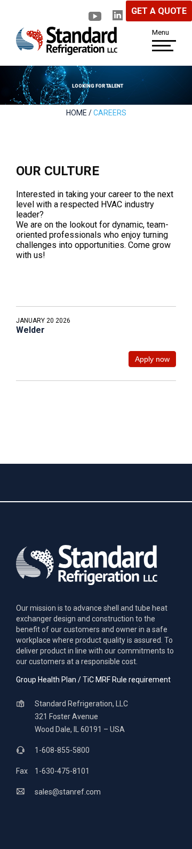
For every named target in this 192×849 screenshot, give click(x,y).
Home (76, 112)
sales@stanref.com (68, 792)
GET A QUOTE (159, 11)
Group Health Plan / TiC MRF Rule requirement (93, 679)
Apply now (152, 359)
